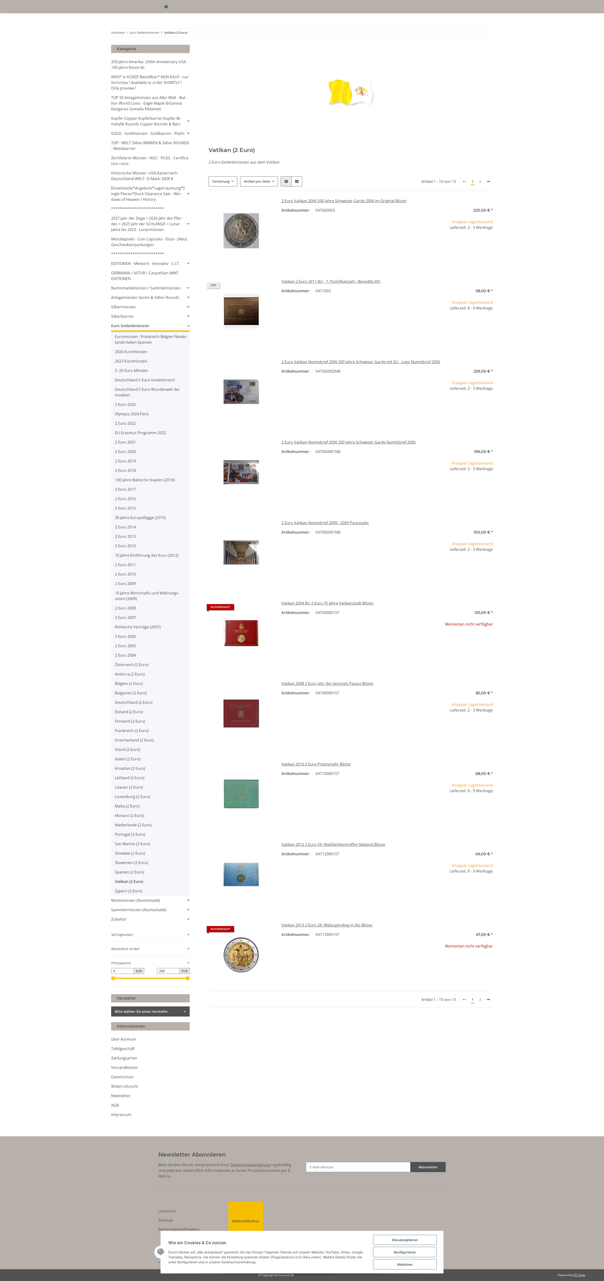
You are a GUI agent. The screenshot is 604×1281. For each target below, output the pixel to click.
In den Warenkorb (460, 257)
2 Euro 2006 (125, 636)
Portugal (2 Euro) (130, 834)
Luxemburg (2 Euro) (132, 796)
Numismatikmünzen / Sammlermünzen (146, 288)
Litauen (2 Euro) (129, 787)
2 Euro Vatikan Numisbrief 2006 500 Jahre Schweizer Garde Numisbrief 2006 (348, 442)
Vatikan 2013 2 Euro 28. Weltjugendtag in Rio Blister (327, 925)
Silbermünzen (123, 306)
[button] (286, 181)
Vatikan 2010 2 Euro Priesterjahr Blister (316, 764)
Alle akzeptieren (405, 1240)
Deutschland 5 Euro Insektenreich (145, 380)
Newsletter (120, 1095)
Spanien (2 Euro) (129, 872)
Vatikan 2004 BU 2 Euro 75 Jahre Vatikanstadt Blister (327, 603)
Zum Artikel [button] (460, 639)
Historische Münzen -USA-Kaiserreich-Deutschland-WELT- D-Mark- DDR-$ (144, 175)
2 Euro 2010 (125, 574)
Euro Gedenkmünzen (130, 325)
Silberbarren (122, 316)
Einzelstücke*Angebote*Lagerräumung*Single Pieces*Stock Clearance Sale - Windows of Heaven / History (148, 193)
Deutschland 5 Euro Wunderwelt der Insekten (147, 392)
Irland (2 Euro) (127, 749)
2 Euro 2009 (125, 583)
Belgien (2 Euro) (129, 683)
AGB (115, 1105)
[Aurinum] (166, 6)
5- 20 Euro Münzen (131, 370)
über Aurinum (123, 1039)
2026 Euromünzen (131, 351)
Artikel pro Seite (257, 181)
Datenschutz (122, 1076)
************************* (137, 208)
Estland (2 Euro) (129, 711)
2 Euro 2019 (125, 461)
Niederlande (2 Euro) (133, 825)
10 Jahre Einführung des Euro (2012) (147, 555)
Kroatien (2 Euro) (130, 768)
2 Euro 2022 (125, 423)
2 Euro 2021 (125, 442)
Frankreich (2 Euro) (132, 730)
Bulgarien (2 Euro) (131, 693)
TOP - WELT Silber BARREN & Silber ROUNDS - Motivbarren (150, 145)
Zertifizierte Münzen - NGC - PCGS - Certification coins (150, 160)
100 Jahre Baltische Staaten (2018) (145, 479)
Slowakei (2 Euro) (130, 853)
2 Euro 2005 (125, 645)
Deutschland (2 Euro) (133, 702)
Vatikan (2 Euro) (129, 881)
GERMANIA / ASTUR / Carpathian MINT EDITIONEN (145, 275)
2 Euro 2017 (125, 489)
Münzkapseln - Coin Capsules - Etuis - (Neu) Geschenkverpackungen (149, 241)
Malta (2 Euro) (127, 806)
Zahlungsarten (124, 1058)
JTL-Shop (579, 1275)
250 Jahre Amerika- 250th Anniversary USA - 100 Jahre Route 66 (149, 64)
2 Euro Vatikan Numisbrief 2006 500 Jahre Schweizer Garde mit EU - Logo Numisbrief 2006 (360, 361)
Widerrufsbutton (245, 1221)
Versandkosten (124, 1067)
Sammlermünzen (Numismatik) (138, 909)
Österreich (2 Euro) (132, 664)
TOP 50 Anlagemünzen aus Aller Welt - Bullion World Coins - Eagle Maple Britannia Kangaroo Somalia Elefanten (148, 103)
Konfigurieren (405, 1252)
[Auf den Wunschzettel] (266, 206)
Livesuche (167, 1211)
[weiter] (488, 181)
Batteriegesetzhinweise (178, 1229)
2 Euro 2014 (125, 527)
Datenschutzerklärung (250, 1164)
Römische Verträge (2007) (138, 627)
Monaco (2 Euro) (129, 815)
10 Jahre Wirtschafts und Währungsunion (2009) (147, 595)
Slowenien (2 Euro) (131, 862)
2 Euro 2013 (125, 536)
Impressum (121, 1114)
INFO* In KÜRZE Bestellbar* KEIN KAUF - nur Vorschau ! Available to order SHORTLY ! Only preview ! (150, 82)
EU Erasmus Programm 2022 (140, 432)
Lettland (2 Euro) (129, 777)
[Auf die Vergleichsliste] (253, 206)
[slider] (113, 978)
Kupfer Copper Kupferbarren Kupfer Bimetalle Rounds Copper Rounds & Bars (146, 121)
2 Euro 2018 (125, 470)
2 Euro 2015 (125, 508)
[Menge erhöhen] (489, 243)
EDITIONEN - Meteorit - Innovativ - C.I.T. (145, 263)
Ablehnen (405, 1264)
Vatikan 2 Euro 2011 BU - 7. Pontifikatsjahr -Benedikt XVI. (331, 281)
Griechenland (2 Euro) (134, 740)
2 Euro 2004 (125, 655)
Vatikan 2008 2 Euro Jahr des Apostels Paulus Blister (327, 683)
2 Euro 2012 (125, 545)
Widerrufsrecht (124, 1086)
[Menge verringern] (431, 243)
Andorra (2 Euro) (130, 674)
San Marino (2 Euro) (132, 843)
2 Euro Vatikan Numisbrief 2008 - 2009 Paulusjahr (325, 522)
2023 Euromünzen (131, 361)
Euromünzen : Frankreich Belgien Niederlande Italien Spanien (151, 339)
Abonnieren (428, 1167)
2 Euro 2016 (125, 498)
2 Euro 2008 (125, 608)
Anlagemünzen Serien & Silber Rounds (145, 297)
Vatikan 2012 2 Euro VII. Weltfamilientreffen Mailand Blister (333, 844)
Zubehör (118, 919)
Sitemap (165, 1220)
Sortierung (221, 181)
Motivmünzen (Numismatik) (135, 900)
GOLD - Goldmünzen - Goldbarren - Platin (148, 133)
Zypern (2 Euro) (128, 891)
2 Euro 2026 (125, 404)
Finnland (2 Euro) (130, 721)
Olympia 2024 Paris (132, 413)
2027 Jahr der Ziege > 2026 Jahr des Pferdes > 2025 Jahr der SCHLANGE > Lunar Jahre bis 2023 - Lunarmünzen (146, 224)
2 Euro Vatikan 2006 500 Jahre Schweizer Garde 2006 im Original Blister (344, 200)
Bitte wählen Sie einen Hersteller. (142, 1011)
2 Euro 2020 (125, 451)
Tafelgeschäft (123, 1048)
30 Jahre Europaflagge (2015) (140, 517)
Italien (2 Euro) (128, 759)
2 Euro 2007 (125, 617)
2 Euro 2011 (125, 564)
